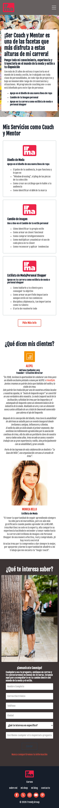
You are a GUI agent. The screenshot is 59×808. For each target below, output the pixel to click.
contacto (45, 787)
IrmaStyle (50, 380)
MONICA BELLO (29, 509)
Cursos (29, 781)
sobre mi (13, 787)
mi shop (24, 787)
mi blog (34, 787)
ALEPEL (29, 366)
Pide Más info (29, 322)
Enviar (29, 746)
